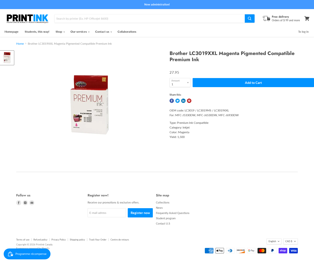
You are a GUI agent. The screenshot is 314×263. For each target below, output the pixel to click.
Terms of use (22, 239)
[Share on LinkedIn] (183, 101)
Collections (163, 202)
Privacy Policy (58, 239)
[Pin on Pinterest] (189, 101)
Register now (140, 213)
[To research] (250, 18)
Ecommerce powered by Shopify (33, 248)
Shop (59, 31)
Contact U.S (163, 223)
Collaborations (127, 31)
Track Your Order (97, 239)
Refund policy (40, 239)
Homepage (12, 31)
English (272, 241)
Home (20, 43)
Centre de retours (119, 239)
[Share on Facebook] (172, 101)
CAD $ (288, 241)
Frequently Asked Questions (173, 213)
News (159, 207)
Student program (166, 218)
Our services (79, 31)
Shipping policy (77, 239)
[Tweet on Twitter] (177, 101)
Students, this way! (37, 31)
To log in (303, 31)
